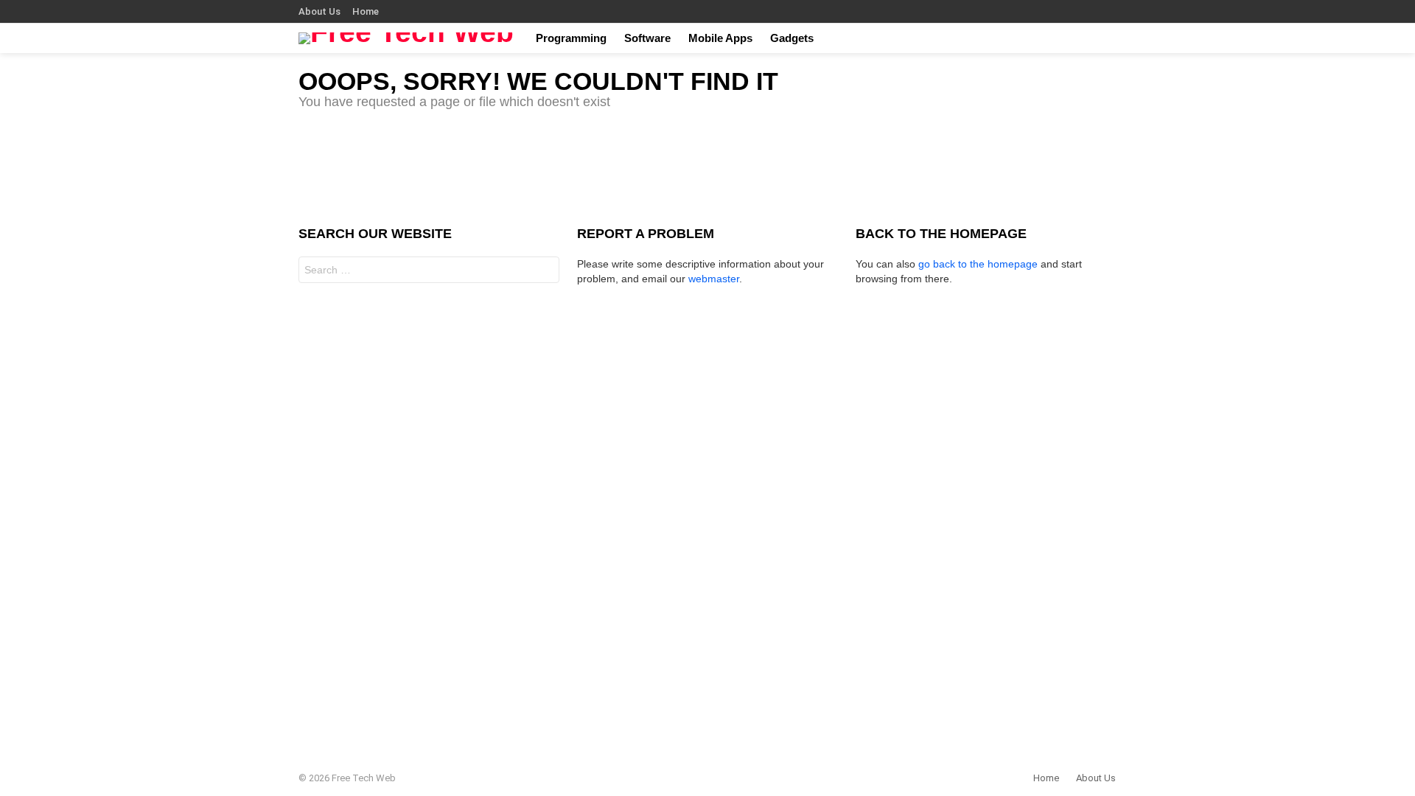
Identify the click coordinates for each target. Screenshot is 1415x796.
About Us (319, 11)
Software (647, 38)
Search (544, 271)
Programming (571, 38)
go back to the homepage (978, 264)
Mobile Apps (720, 38)
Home (365, 11)
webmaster (713, 278)
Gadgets (792, 38)
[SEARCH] (1108, 38)
